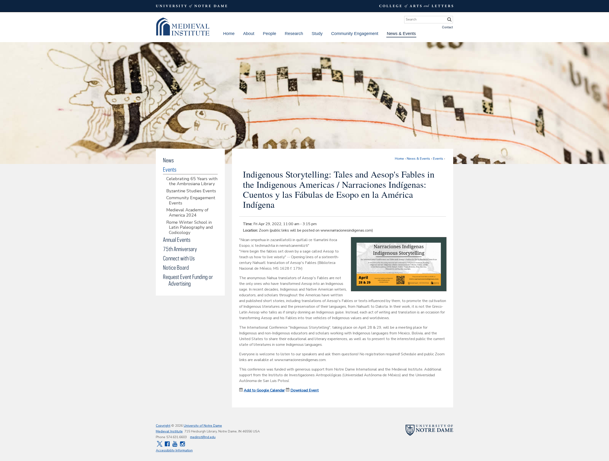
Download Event (304, 390)
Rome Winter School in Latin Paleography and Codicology (189, 227)
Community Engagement (354, 33)
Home (229, 33)
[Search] (449, 20)
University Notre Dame (191, 6)
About (248, 33)
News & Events (401, 33)
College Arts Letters (415, 6)
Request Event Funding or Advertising (188, 280)
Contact (447, 27)
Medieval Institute (182, 26)
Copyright (163, 425)
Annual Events (176, 239)
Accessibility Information (174, 450)
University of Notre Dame (203, 425)
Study (317, 33)
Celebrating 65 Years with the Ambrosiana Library (191, 181)
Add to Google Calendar (264, 390)
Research (294, 33)
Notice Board (176, 267)
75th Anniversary (180, 248)
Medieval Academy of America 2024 (187, 213)
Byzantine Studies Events (191, 191)
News (168, 160)
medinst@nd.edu (203, 437)
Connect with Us (179, 258)
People (269, 33)
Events (438, 158)
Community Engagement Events (190, 200)
